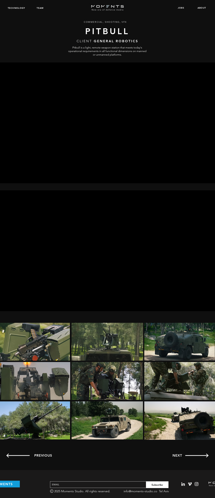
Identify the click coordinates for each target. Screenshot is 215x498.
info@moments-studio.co (140, 491)
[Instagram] (196, 484)
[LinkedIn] (183, 484)
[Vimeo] (189, 484)
